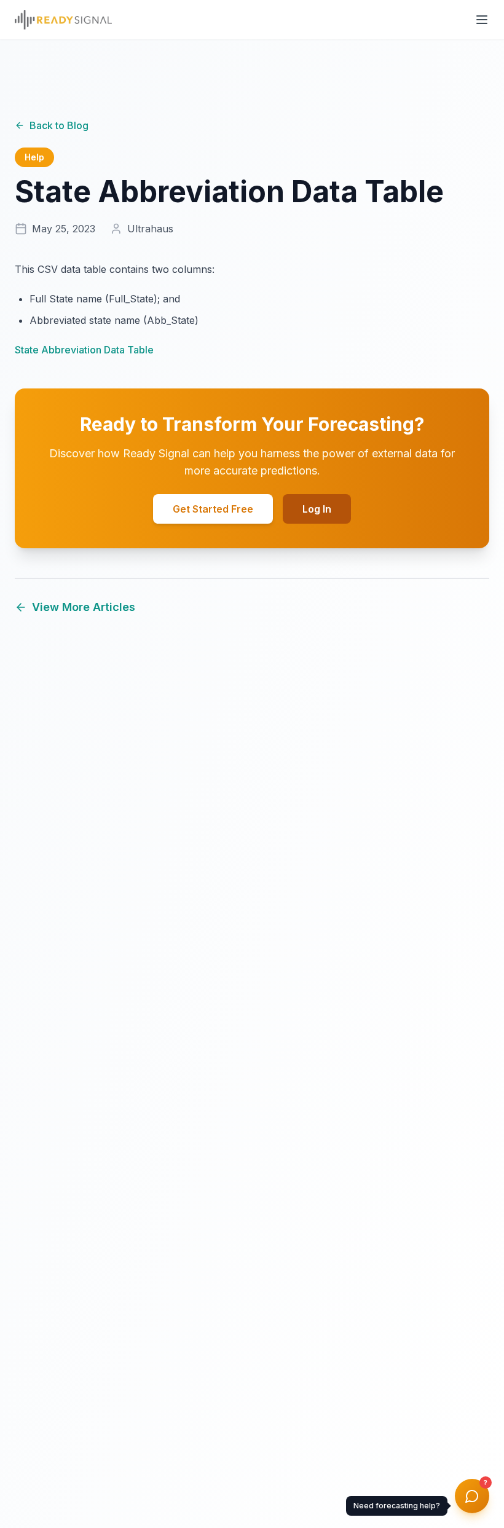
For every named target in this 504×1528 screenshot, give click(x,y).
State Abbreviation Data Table (84, 350)
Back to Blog (59, 125)
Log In (316, 509)
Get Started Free (213, 509)
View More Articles (83, 607)
